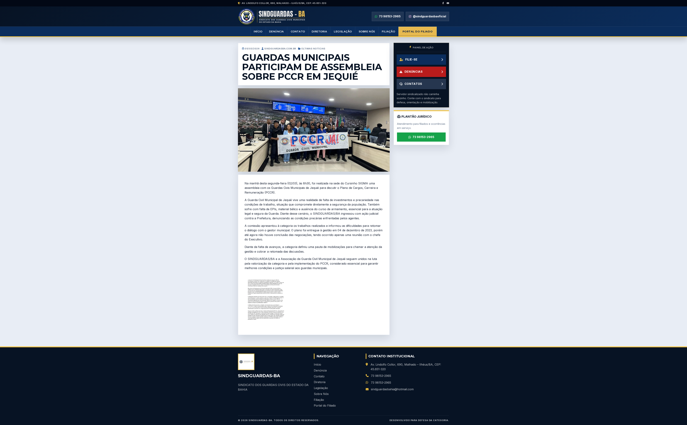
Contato (298, 31)
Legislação (343, 31)
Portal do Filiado (418, 31)
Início (258, 31)
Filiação (388, 31)
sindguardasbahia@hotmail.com (392, 389)
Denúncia (276, 31)
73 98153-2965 (423, 137)
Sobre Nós (367, 31)
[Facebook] (443, 3)
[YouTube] (448, 3)
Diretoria (319, 31)
